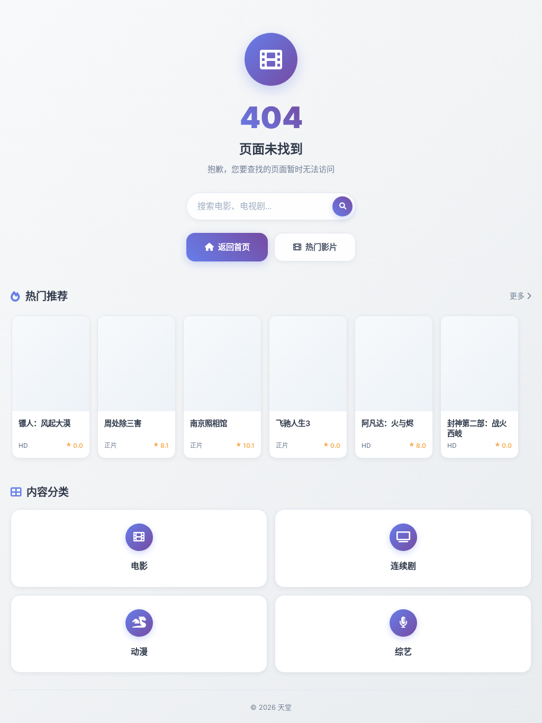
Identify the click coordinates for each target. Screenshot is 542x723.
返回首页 (234, 247)
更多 (517, 296)
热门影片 (321, 247)
